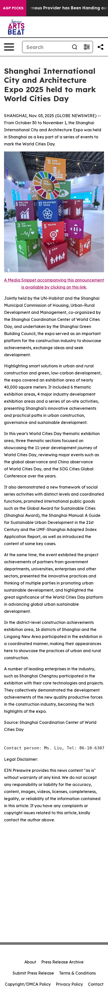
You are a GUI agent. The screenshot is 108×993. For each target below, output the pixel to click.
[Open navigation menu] (9, 47)
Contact (95, 984)
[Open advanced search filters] (87, 47)
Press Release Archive (62, 961)
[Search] (75, 47)
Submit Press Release (33, 973)
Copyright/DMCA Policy (28, 984)
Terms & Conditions (77, 973)
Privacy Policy (69, 984)
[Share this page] (100, 47)
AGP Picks (13, 8)
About (30, 961)
